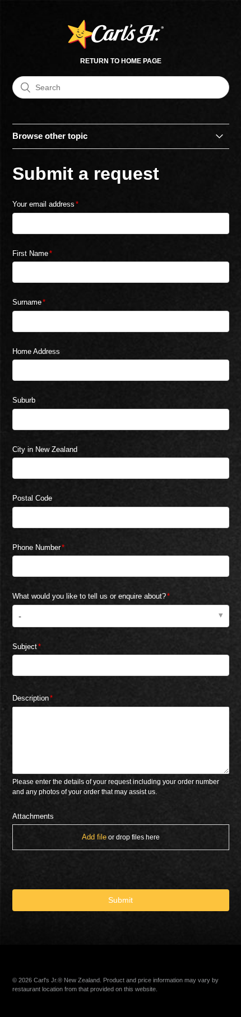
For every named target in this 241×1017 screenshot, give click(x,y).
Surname (26, 302)
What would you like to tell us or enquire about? (89, 596)
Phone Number (36, 547)
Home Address (36, 351)
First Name (30, 253)
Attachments (33, 816)
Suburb (23, 400)
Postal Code (32, 498)
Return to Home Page (120, 61)
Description (30, 698)
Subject (24, 646)
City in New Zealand (44, 449)
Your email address (43, 204)
